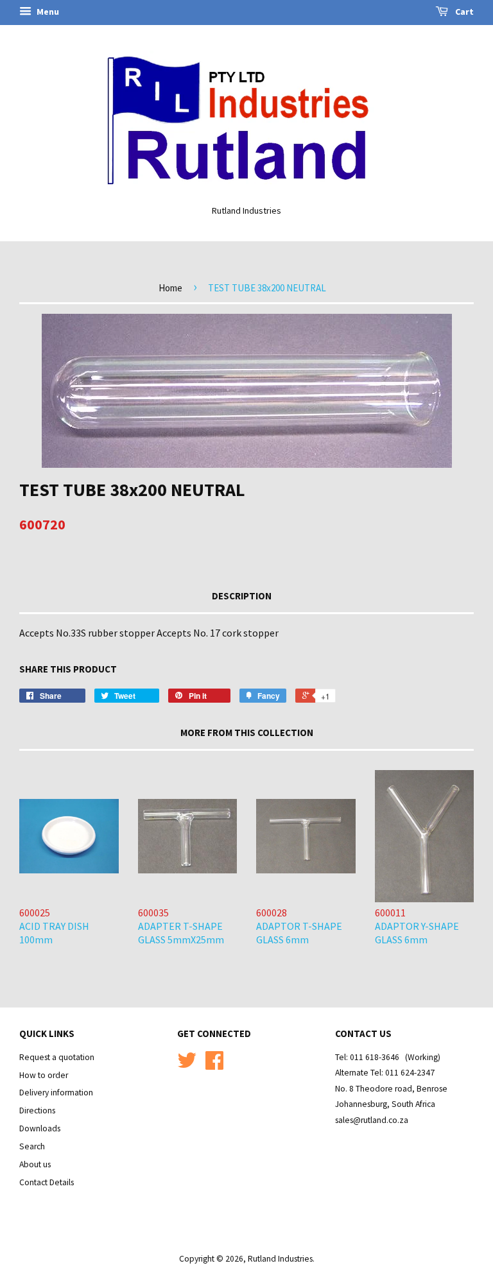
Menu (47, 11)
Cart (463, 11)
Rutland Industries (280, 1258)
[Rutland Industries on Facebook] (214, 1064)
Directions (37, 1110)
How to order (43, 1075)
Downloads (39, 1128)
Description (242, 596)
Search (32, 1146)
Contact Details (46, 1182)
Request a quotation (56, 1057)
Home (170, 288)
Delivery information (56, 1092)
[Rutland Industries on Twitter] (186, 1064)
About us (35, 1164)
